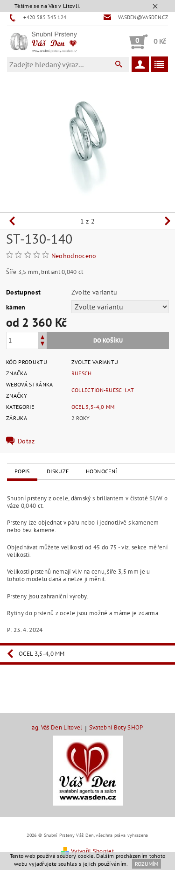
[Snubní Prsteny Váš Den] (43, 41)
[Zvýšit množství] (42, 336)
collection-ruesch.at (102, 389)
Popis (22, 471)
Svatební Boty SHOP (116, 727)
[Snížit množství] (42, 344)
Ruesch (81, 373)
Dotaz (26, 441)
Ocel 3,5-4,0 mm (93, 406)
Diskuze (58, 471)
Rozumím (146, 863)
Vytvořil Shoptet (92, 851)
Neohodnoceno (74, 256)
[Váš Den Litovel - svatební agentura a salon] (88, 770)
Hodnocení (101, 471)
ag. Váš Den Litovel (57, 727)
